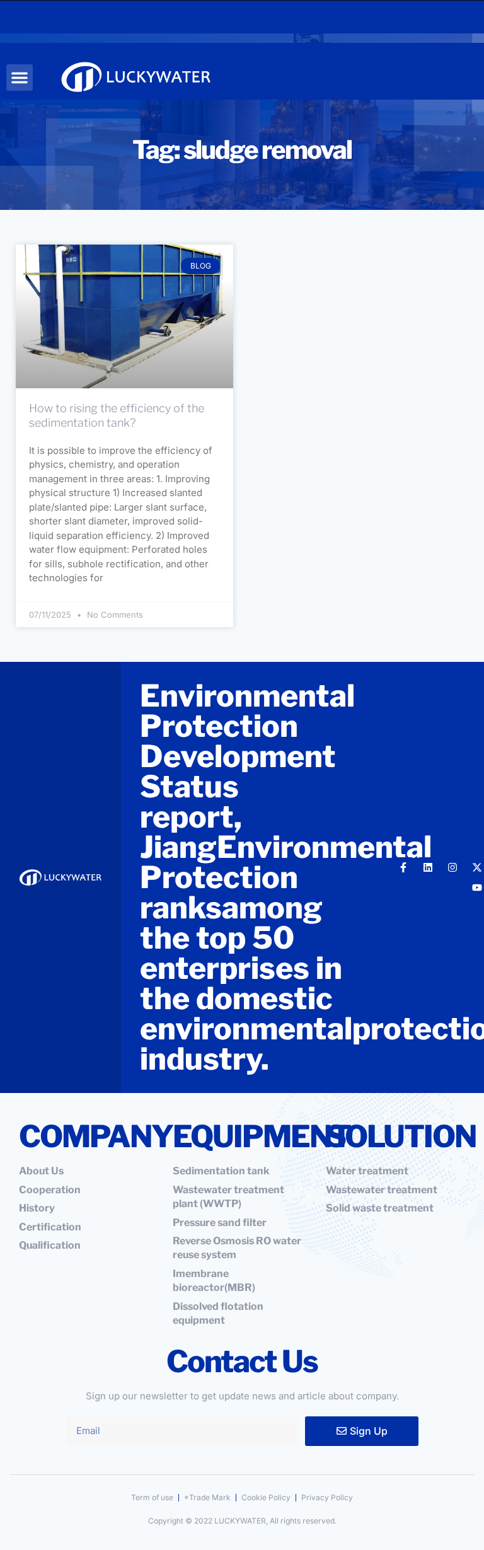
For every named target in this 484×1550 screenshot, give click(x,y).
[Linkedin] (428, 867)
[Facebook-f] (403, 867)
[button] (19, 77)
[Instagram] (452, 867)
